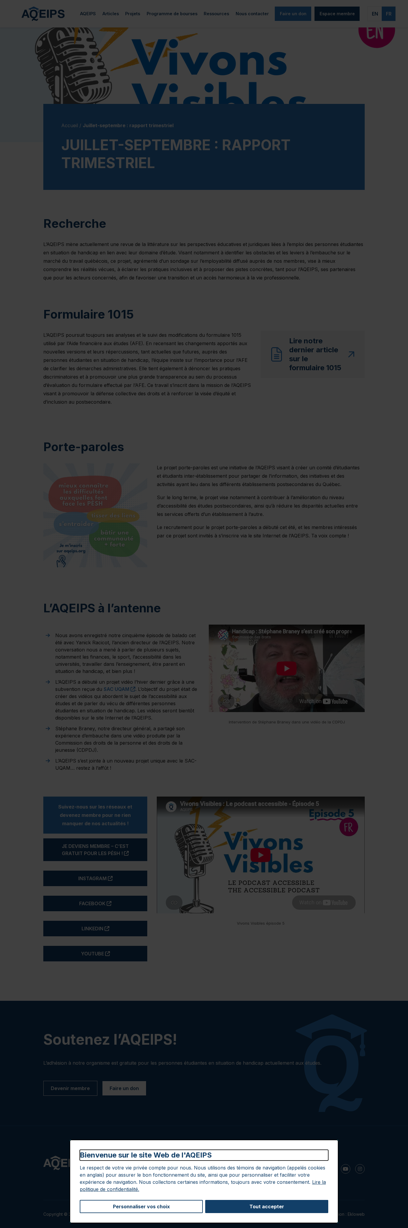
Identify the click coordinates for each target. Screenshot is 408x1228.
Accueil (69, 125)
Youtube (114, 953)
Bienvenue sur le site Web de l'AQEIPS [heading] (146, 1155)
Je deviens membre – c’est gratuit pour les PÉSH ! (104, 849)
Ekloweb (356, 1214)
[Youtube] (345, 1169)
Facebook (113, 903)
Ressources (216, 13)
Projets (132, 13)
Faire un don (293, 13)
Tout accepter (266, 1206)
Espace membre (337, 13)
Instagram (112, 878)
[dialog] (204, 1181)
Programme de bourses (172, 13)
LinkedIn (114, 928)
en (375, 14)
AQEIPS (88, 13)
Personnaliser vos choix (141, 1206)
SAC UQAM (119, 689)
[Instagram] (360, 1169)
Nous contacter (252, 13)
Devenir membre (70, 1088)
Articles (110, 13)
